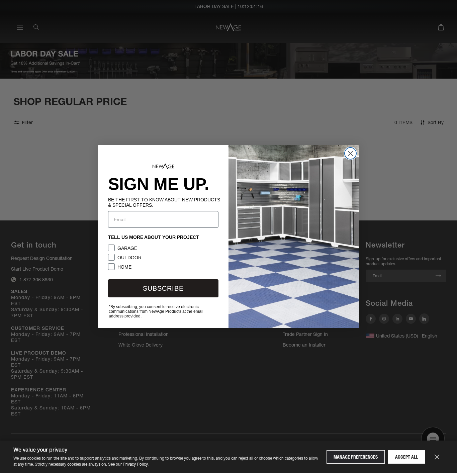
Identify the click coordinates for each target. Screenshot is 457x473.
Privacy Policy (135, 464)
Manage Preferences (356, 457)
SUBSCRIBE (163, 288)
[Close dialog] (350, 153)
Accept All (406, 457)
